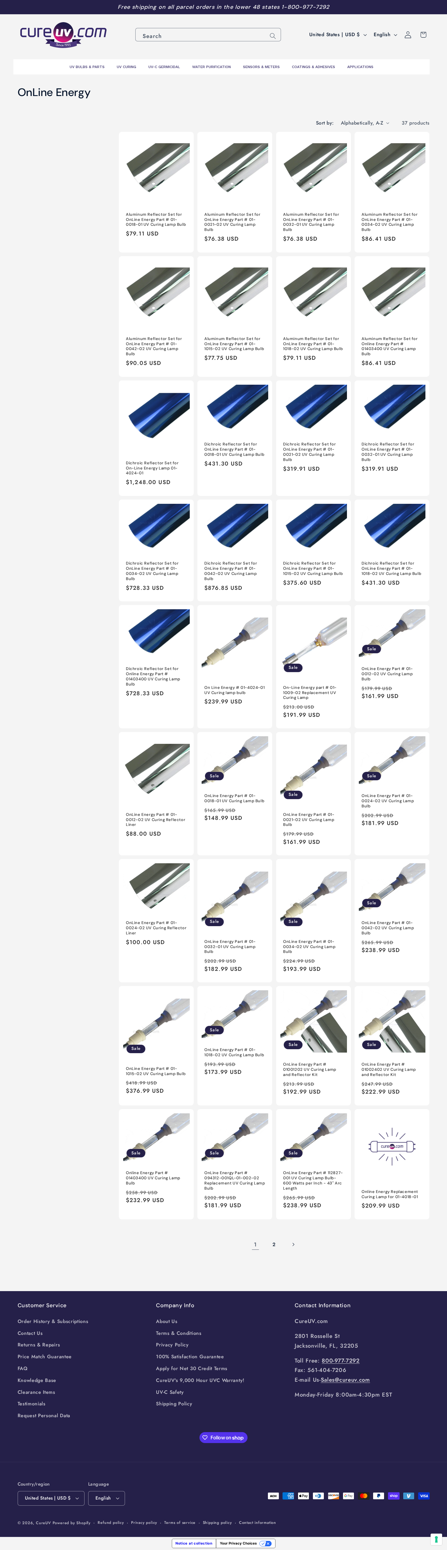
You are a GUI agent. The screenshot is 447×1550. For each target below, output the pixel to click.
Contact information (257, 1522)
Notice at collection (194, 1543)
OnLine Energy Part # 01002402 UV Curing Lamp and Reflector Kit (389, 1069)
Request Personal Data (44, 1415)
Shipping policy (217, 1522)
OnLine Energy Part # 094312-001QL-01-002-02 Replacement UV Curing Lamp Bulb (234, 1180)
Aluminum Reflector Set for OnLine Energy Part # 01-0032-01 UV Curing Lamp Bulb (311, 222)
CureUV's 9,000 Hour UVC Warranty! (200, 1380)
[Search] (273, 36)
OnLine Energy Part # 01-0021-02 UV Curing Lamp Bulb (308, 819)
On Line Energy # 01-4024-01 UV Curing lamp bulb (234, 690)
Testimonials (32, 1403)
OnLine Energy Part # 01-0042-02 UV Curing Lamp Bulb (388, 928)
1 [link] (255, 1244)
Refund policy (111, 1522)
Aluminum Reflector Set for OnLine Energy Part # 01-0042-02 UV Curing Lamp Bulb (154, 346)
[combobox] (208, 34)
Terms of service (180, 1522)
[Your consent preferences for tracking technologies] (436, 1539)
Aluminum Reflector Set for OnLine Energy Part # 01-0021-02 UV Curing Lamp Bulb (232, 222)
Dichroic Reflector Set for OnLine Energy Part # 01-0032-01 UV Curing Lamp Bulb (388, 452)
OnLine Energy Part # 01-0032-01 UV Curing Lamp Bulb (229, 946)
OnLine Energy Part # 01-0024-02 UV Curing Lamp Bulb (388, 801)
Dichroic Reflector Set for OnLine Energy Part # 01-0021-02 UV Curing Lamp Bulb (309, 452)
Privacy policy (144, 1522)
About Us (167, 1321)
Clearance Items (36, 1392)
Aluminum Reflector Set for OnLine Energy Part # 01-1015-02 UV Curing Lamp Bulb (234, 344)
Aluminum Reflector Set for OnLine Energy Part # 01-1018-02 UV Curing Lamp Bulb (313, 344)
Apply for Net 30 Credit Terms (191, 1368)
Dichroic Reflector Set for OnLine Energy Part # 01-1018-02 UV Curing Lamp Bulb (391, 568)
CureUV (43, 1523)
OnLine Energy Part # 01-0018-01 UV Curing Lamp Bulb (234, 798)
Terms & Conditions (178, 1333)
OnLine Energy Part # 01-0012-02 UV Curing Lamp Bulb (387, 674)
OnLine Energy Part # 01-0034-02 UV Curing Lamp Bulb (309, 946)
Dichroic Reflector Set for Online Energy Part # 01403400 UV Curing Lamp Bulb (153, 676)
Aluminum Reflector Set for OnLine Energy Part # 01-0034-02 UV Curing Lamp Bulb (390, 222)
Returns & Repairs (39, 1344)
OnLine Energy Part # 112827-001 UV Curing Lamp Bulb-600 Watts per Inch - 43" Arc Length (313, 1180)
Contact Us (30, 1333)
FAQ (23, 1368)
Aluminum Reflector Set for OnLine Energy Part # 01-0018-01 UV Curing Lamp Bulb (156, 219)
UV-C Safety (170, 1392)
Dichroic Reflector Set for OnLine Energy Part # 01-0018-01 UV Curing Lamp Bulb (234, 449)
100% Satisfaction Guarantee (190, 1356)
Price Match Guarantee (45, 1356)
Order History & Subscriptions (53, 1321)
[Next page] (293, 1244)
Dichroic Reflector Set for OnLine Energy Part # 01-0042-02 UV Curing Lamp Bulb (230, 571)
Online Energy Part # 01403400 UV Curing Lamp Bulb (153, 1178)
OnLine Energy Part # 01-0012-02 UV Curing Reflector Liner (155, 819)
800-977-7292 (340, 1360)
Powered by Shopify (72, 1523)
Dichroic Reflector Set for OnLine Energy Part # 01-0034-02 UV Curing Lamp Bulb (152, 571)
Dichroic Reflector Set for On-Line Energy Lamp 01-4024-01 (152, 468)
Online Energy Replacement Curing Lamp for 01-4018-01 (390, 1194)
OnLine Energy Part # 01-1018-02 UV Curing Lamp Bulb (234, 1052)
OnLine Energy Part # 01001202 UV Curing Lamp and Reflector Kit (309, 1069)
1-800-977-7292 (305, 7)
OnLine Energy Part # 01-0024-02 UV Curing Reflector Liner (156, 928)
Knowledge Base (37, 1380)
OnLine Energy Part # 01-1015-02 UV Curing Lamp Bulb (155, 1071)
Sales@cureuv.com (345, 1380)
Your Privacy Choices (238, 1543)
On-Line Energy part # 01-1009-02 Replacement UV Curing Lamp (310, 692)
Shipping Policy (174, 1403)
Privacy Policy (172, 1344)
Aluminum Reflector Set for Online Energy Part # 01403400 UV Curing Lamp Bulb (390, 346)
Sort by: (325, 122)
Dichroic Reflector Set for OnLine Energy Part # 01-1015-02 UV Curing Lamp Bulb (313, 568)
